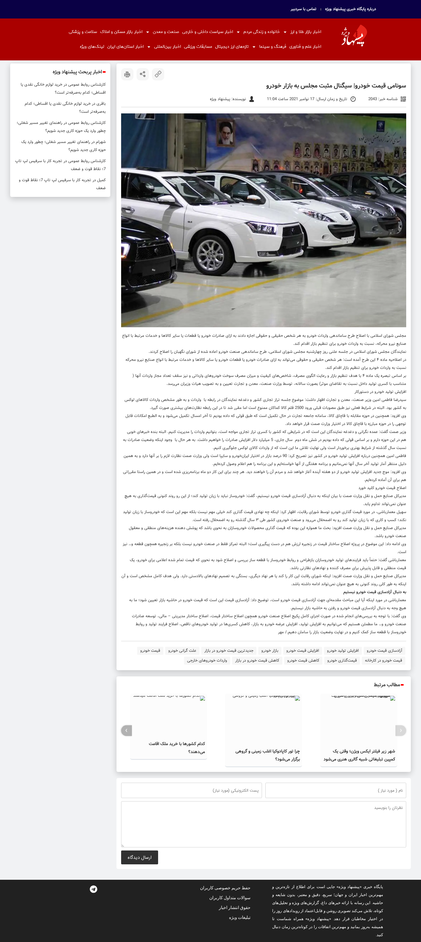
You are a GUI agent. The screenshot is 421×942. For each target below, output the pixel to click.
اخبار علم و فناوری (305, 46)
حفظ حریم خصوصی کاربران (225, 887)
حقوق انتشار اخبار (235, 907)
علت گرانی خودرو (182, 650)
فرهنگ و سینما (272, 46)
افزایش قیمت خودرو (302, 650)
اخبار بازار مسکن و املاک (121, 31)
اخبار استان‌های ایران (125, 46)
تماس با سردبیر (304, 9)
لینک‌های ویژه (92, 46)
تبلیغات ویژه (240, 917)
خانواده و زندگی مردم (261, 31)
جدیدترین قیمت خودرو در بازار (228, 650)
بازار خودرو (269, 650)
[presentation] (400, 730)
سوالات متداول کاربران (230, 897)
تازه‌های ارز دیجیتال (232, 46)
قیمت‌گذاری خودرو (342, 660)
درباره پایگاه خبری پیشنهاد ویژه (350, 9)
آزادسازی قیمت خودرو (384, 650)
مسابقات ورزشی (198, 46)
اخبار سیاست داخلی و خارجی (207, 31)
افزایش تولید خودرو (343, 650)
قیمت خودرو (150, 650)
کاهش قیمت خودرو (303, 660)
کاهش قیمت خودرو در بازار (257, 660)
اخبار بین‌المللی (167, 46)
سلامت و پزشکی (83, 31)
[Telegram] (93, 889)
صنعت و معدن (166, 31)
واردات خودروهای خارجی (207, 660)
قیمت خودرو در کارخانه (383, 660)
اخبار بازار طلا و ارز (305, 31)
